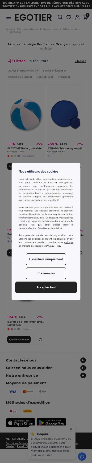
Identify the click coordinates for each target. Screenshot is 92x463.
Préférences (46, 273)
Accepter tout (46, 287)
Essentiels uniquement (46, 259)
